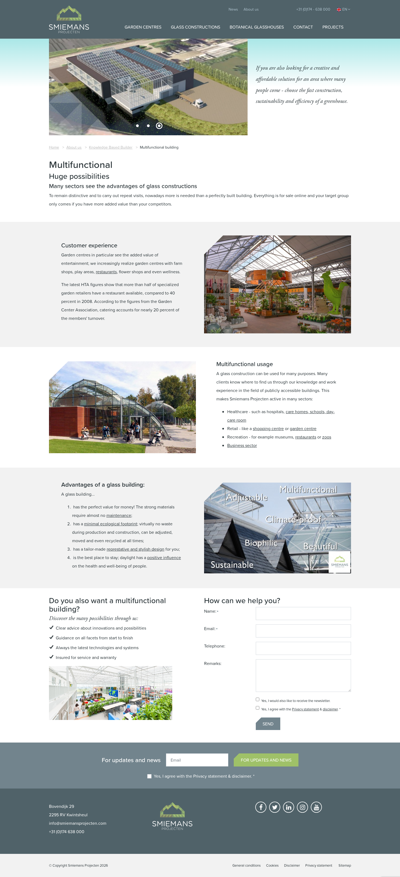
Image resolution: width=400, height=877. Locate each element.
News (233, 9)
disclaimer (330, 709)
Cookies (272, 865)
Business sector (242, 445)
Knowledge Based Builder (111, 147)
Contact (303, 27)
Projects (332, 27)
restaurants (106, 272)
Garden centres (143, 27)
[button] (137, 125)
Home (54, 147)
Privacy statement (305, 709)
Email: (210, 628)
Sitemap (345, 865)
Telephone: (214, 646)
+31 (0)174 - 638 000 (313, 9)
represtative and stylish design (135, 549)
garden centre (303, 428)
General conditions (246, 865)
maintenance (118, 515)
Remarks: (212, 663)
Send (268, 724)
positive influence (164, 557)
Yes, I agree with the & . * (204, 776)
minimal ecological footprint (110, 524)
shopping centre (268, 428)
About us (251, 9)
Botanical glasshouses (257, 27)
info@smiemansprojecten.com (77, 823)
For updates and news (266, 760)
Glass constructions (195, 27)
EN (344, 9)
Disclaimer (292, 865)
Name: (210, 611)
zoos (326, 437)
